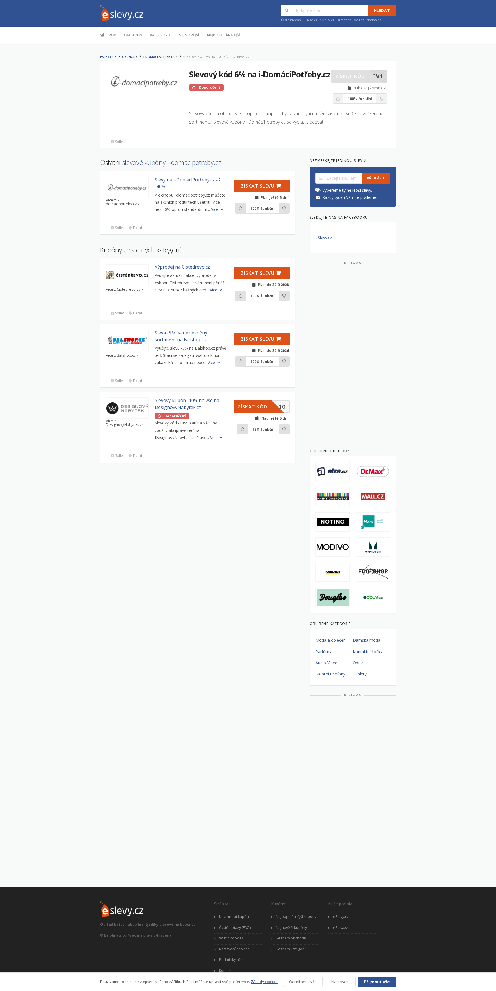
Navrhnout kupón (234, 916)
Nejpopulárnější (223, 35)
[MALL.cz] (373, 496)
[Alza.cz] (332, 471)
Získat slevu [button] (258, 186)
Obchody (133, 35)
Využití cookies (231, 938)
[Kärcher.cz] (332, 572)
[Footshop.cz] (373, 572)
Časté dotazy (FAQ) (235, 927)
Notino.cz (374, 20)
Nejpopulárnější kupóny (296, 916)
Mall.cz (359, 20)
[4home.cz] (373, 522)
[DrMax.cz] (373, 471)
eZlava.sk (340, 927)
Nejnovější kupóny (291, 927)
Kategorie (160, 35)
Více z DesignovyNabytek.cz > (126, 422)
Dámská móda (366, 640)
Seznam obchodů (291, 938)
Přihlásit (376, 178)
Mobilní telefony (330, 674)
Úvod (110, 35)
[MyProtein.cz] (373, 547)
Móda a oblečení (330, 640)
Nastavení (340, 981)
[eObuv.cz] (373, 597)
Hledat (382, 10)
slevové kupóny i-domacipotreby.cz (171, 162)
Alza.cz (312, 20)
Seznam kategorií (290, 949)
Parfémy (323, 651)
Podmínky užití (231, 959)
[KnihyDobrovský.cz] (332, 496)
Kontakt (225, 970)
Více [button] (215, 209)
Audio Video (326, 662)
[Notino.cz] (332, 522)
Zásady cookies (264, 981)
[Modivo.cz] (332, 547)
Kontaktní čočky (367, 651)
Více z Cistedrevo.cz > (125, 289)
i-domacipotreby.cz (160, 56)
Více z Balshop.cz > (122, 355)
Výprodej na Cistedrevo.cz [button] (182, 267)
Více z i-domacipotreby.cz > (123, 202)
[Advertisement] (353, 354)
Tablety (360, 674)
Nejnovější (189, 35)
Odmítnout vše (303, 981)
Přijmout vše (377, 981)
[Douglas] (332, 597)
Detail (137, 227)
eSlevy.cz (108, 56)
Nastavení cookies (234, 949)
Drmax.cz (344, 20)
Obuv (358, 662)
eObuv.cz (327, 20)
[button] (359, 76)
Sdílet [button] (119, 141)
